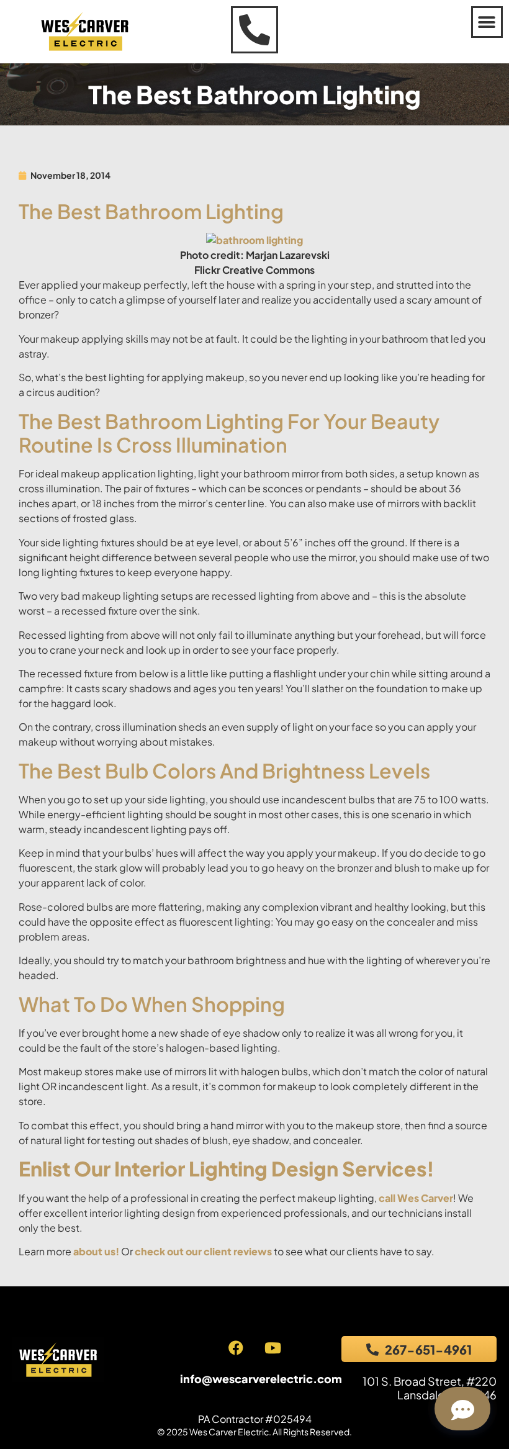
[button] (487, 22)
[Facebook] (236, 1348)
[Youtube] (272, 1348)
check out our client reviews (203, 1251)
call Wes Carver (416, 1197)
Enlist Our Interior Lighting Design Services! (227, 1168)
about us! (96, 1251)
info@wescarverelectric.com (261, 1378)
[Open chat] (462, 1408)
